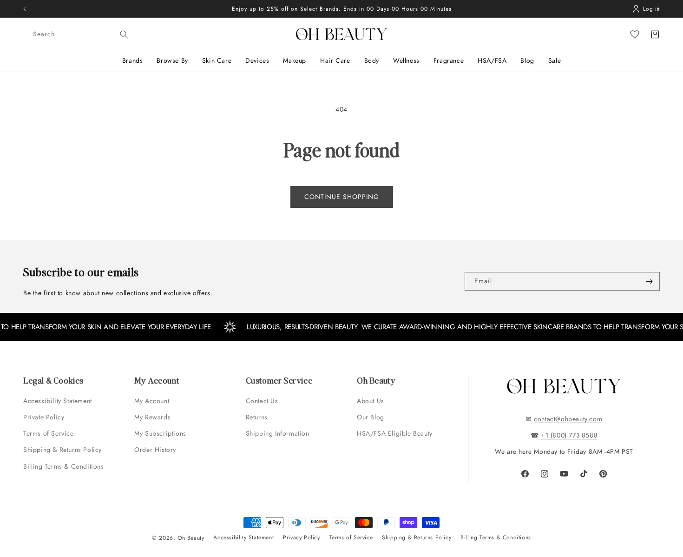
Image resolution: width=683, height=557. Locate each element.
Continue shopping (341, 196)
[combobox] (79, 34)
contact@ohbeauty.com (568, 419)
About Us (370, 400)
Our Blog (370, 417)
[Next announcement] (658, 8)
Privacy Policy (301, 537)
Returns (257, 417)
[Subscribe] (649, 281)
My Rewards (152, 417)
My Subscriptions (160, 433)
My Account (152, 400)
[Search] (124, 34)
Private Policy (43, 417)
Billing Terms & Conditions (63, 466)
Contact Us (262, 400)
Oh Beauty (190, 538)
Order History (155, 449)
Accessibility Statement (57, 400)
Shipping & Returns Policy (62, 449)
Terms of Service (48, 433)
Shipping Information (277, 433)
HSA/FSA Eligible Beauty (395, 433)
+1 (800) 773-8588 (569, 435)
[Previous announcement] (24, 8)
